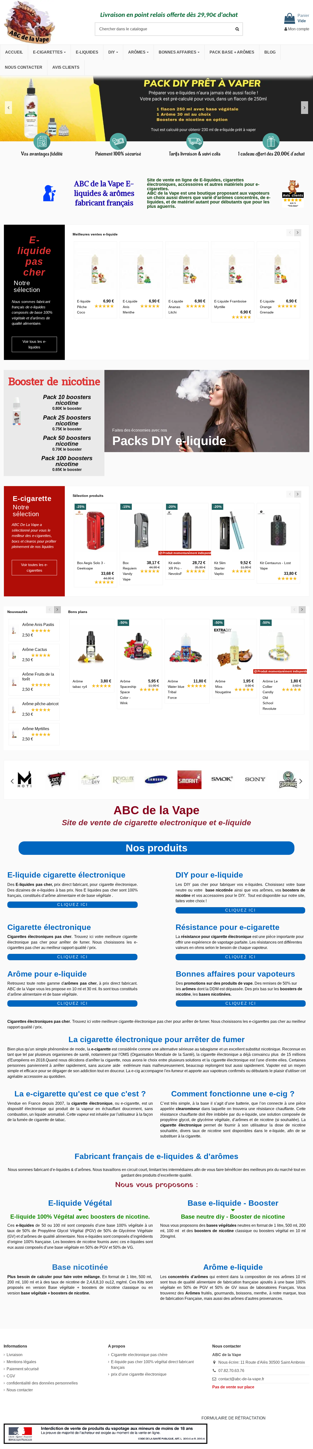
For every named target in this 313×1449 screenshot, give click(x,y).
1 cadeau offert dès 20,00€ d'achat (271, 154)
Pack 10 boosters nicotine (67, 400)
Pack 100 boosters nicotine (66, 461)
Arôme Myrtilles (35, 729)
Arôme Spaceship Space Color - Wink (128, 692)
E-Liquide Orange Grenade (267, 306)
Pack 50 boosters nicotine (67, 441)
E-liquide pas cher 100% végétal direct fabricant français (152, 1364)
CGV (11, 1376)
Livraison (14, 1355)
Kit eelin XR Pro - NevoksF (175, 568)
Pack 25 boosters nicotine (67, 420)
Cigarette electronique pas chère (139, 1355)
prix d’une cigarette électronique (139, 1374)
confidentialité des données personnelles (42, 1383)
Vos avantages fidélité (42, 154)
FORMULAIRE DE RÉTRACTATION (233, 1418)
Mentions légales (21, 1362)
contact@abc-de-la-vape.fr (241, 1379)
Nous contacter (20, 1390)
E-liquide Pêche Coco (83, 306)
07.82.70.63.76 (231, 1371)
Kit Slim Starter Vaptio (220, 568)
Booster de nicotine (54, 382)
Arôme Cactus (34, 649)
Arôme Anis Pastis (38, 625)
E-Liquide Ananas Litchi (175, 306)
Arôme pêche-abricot (40, 704)
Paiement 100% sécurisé (118, 154)
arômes (189, 989)
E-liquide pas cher (34, 256)
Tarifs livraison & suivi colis (195, 154)
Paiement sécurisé (23, 1369)
